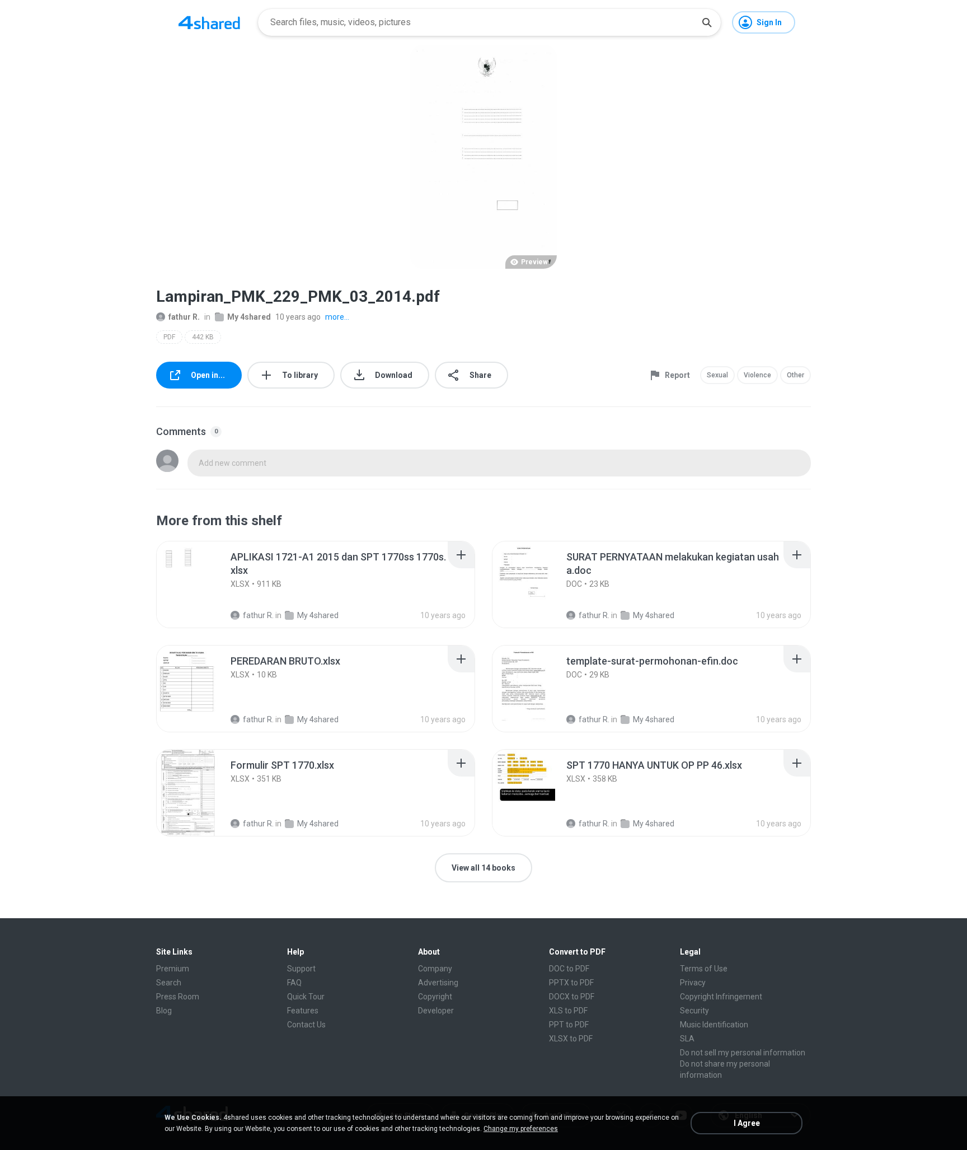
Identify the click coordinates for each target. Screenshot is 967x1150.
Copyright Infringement (721, 996)
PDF (169, 337)
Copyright (435, 996)
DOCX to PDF (571, 996)
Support (301, 968)
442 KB (203, 337)
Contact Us (306, 1024)
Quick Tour (306, 996)
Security (694, 1010)
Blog (164, 1010)
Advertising (438, 982)
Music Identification (714, 1024)
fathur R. (184, 316)
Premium (172, 968)
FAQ (294, 982)
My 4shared (249, 316)
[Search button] (706, 22)
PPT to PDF (569, 1024)
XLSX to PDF (571, 1038)
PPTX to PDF (571, 982)
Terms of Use (703, 968)
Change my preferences (521, 1129)
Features (302, 1010)
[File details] (200, 584)
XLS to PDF (568, 1010)
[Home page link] (209, 22)
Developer (436, 1010)
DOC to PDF (569, 968)
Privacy (693, 982)
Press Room (177, 996)
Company (435, 968)
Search (168, 982)
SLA (687, 1038)
